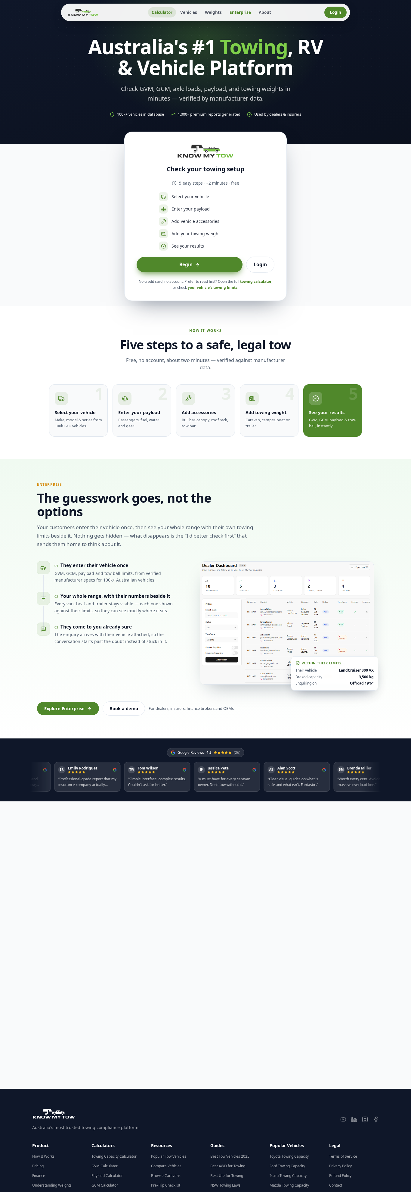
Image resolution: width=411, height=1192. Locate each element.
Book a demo (124, 708)
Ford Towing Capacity (287, 1166)
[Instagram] (365, 1119)
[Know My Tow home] (83, 12)
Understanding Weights (52, 1185)
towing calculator (255, 281)
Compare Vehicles (166, 1166)
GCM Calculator (104, 1185)
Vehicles (188, 12)
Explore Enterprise (64, 708)
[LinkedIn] (354, 1119)
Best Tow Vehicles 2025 (229, 1156)
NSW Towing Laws (225, 1185)
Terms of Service (343, 1156)
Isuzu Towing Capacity (288, 1175)
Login (335, 12)
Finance (38, 1175)
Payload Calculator (107, 1175)
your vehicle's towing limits (212, 287)
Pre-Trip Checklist (165, 1185)
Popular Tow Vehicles (168, 1156)
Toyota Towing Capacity (289, 1156)
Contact (335, 1185)
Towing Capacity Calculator (114, 1156)
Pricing (38, 1166)
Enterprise (240, 12)
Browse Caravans (166, 1175)
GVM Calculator (104, 1166)
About (265, 12)
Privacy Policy (340, 1166)
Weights (213, 12)
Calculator (162, 12)
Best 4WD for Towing (227, 1166)
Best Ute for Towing (226, 1175)
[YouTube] (343, 1119)
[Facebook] (376, 1119)
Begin (186, 264)
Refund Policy (340, 1175)
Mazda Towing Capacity (289, 1185)
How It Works (43, 1156)
